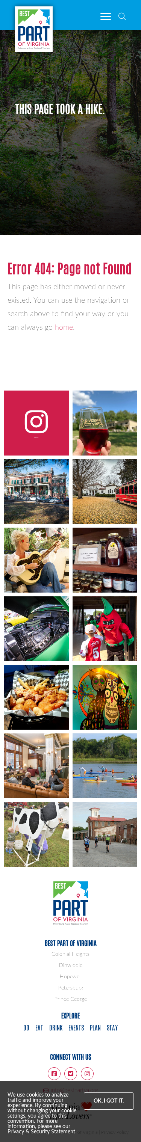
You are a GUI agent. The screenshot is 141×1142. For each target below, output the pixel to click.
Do (26, 1027)
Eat (39, 1027)
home (64, 327)
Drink (55, 1027)
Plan (95, 1027)
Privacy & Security (29, 1131)
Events (76, 1027)
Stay (112, 1027)
